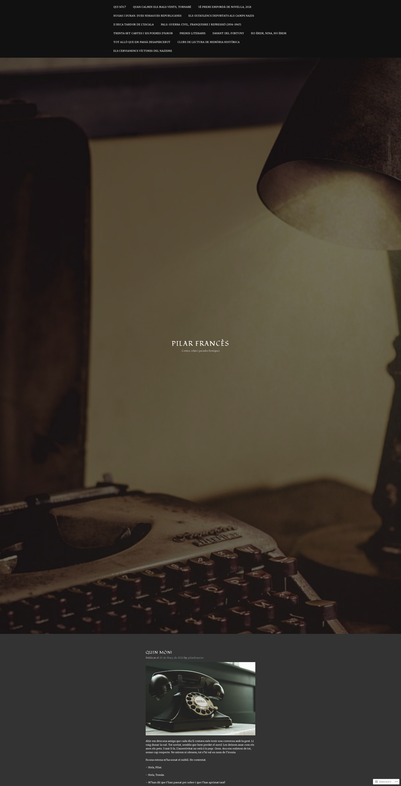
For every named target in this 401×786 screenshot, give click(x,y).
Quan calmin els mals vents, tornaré (162, 6)
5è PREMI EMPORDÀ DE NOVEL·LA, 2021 (224, 6)
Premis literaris (193, 33)
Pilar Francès (200, 343)
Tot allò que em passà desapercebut (141, 42)
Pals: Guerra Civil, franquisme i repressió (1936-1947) (201, 24)
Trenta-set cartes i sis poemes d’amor (143, 33)
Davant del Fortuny (228, 33)
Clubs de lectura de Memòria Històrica (208, 42)
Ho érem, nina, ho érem (268, 33)
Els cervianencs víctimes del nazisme (142, 50)
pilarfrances (195, 657)
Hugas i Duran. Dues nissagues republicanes (147, 15)
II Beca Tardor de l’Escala (133, 24)
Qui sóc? (119, 6)
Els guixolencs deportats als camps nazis (221, 15)
